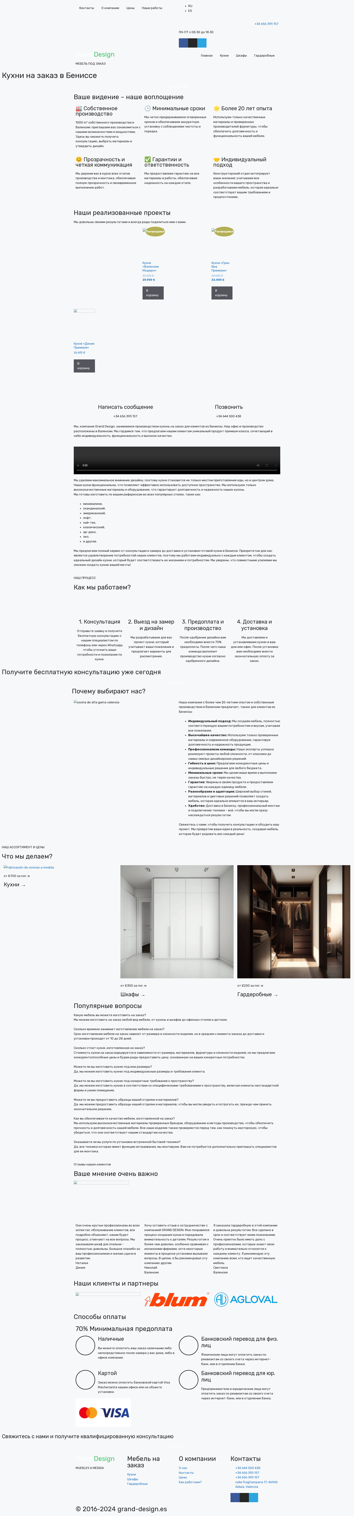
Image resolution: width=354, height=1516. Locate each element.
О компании (110, 8)
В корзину (152, 293)
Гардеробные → (257, 994)
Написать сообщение (125, 407)
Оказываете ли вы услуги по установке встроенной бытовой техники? (127, 1142)
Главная (207, 55)
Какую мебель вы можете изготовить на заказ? (110, 1015)
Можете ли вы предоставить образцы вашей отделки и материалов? (126, 1099)
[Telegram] (201, 43)
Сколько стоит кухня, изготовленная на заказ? (109, 1048)
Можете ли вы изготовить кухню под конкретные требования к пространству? (134, 1081)
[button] (177, 460)
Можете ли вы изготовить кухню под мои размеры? (113, 1066)
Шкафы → (132, 994)
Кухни (224, 55)
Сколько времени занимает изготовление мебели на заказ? (119, 1029)
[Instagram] (192, 43)
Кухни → (15, 884)
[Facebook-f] (183, 43)
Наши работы (152, 8)
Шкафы (241, 55)
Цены (130, 8)
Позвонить (229, 407)
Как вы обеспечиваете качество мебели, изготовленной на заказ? (124, 1118)
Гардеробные (264, 55)
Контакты (86, 8)
